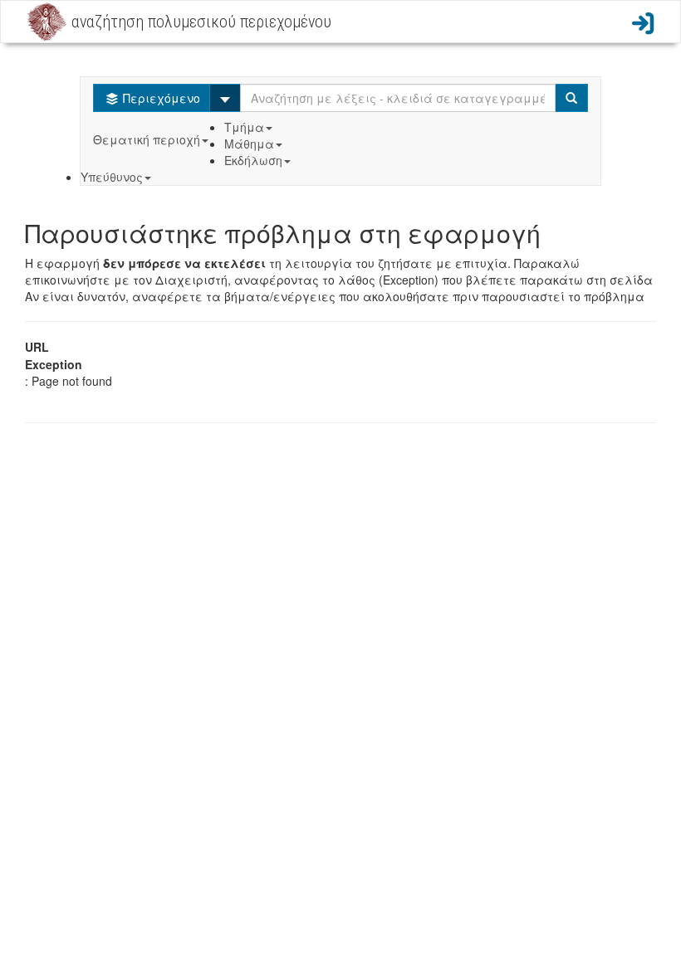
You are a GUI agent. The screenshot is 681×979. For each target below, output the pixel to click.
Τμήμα (244, 127)
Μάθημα (249, 143)
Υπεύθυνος (112, 176)
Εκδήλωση (253, 160)
